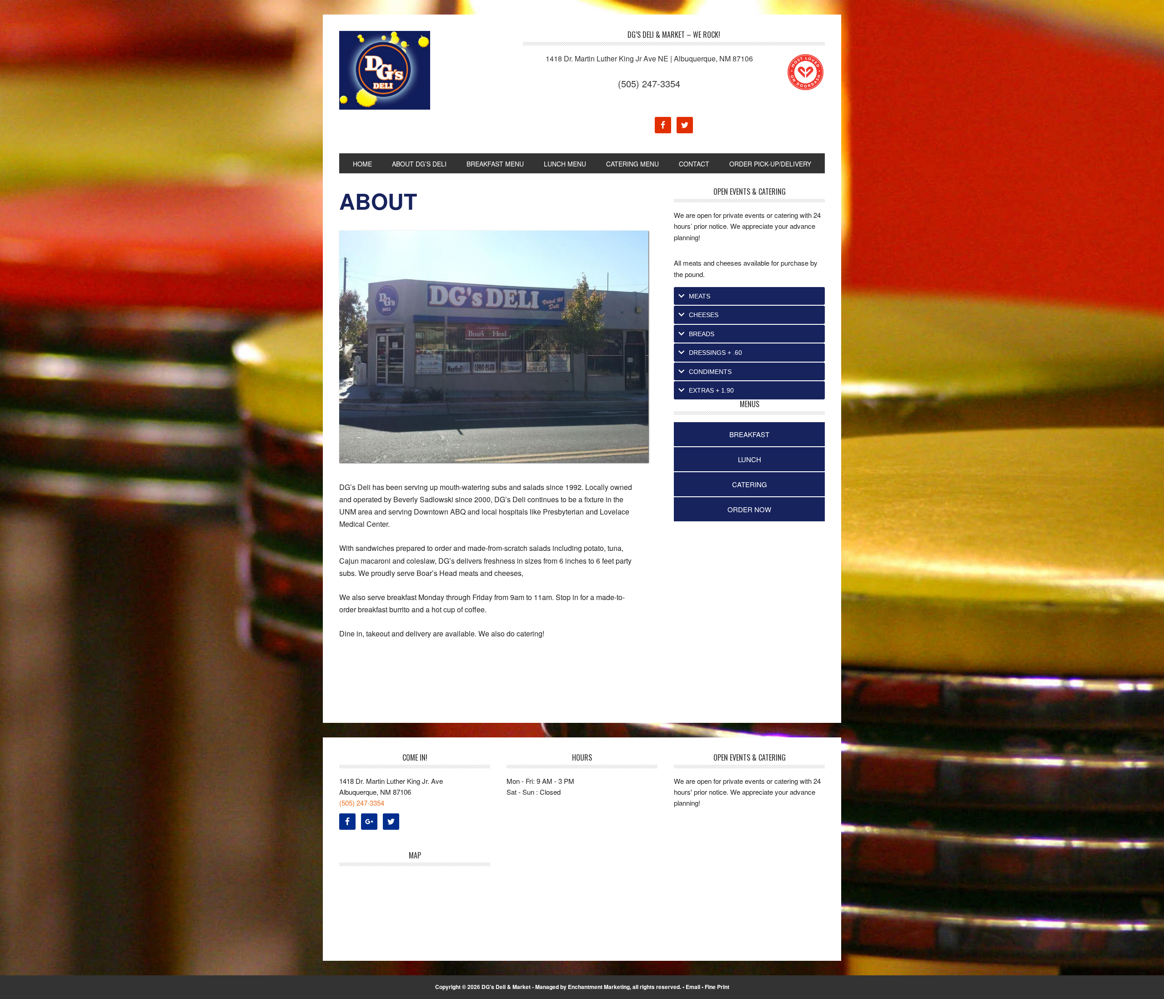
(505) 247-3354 (649, 83)
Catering (749, 484)
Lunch (749, 459)
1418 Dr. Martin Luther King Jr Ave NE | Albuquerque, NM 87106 (649, 58)
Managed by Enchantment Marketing (582, 987)
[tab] (749, 296)
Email (693, 987)
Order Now (749, 509)
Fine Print (717, 987)
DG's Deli (400, 70)
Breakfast (749, 434)
